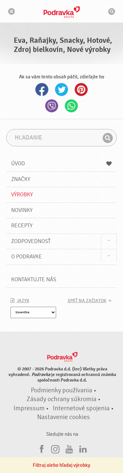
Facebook (42, 89)
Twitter (61, 89)
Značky (20, 179)
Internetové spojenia (81, 408)
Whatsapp (71, 105)
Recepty (21, 225)
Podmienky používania (61, 390)
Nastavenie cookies (63, 417)
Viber (51, 105)
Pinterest (81, 89)
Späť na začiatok (87, 300)
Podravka (61, 12)
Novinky (21, 210)
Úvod (18, 163)
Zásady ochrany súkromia (61, 399)
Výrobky (22, 194)
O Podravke (26, 256)
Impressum (29, 408)
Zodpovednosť (31, 241)
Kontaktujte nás (33, 279)
